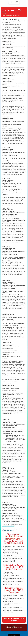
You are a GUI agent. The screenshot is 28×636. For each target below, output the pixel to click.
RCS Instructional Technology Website (14, 619)
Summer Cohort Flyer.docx (8, 526)
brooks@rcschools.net (7, 530)
